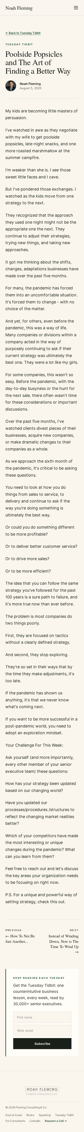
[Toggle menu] (76, 7)
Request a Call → (56, 1121)
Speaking (45, 1115)
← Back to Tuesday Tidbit (23, 33)
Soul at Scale (13, 1115)
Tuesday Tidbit (64, 1115)
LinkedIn (35, 1121)
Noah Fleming (19, 8)
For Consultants (15, 1121)
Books (30, 1115)
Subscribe (42, 1044)
